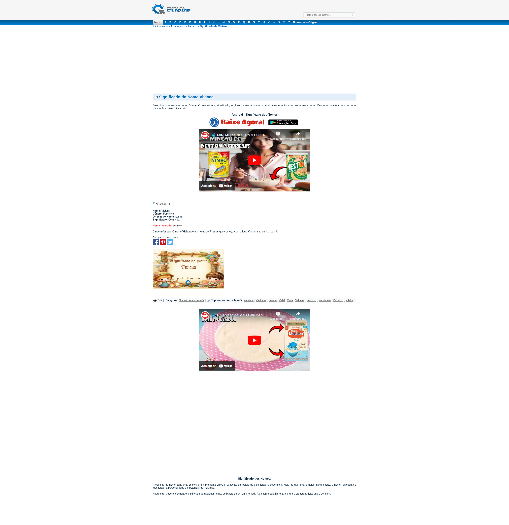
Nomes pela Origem (305, 22)
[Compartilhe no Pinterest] (163, 244)
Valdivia (299, 300)
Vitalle (349, 300)
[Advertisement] (254, 58)
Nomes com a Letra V (183, 26)
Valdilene (261, 300)
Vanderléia (325, 300)
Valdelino (338, 300)
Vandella (249, 300)
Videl (282, 300)
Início (157, 22)
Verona (273, 300)
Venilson (311, 300)
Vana (290, 300)
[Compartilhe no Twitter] (170, 244)
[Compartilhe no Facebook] (156, 244)
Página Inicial (160, 26)
